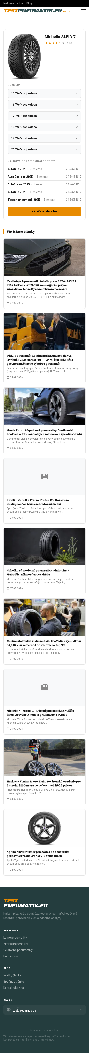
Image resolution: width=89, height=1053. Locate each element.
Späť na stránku (13, 981)
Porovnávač (11, 956)
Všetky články (12, 975)
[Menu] (83, 11)
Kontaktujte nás (13, 987)
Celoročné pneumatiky (18, 950)
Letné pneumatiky (15, 937)
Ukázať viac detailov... (45, 211)
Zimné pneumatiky (15, 943)
